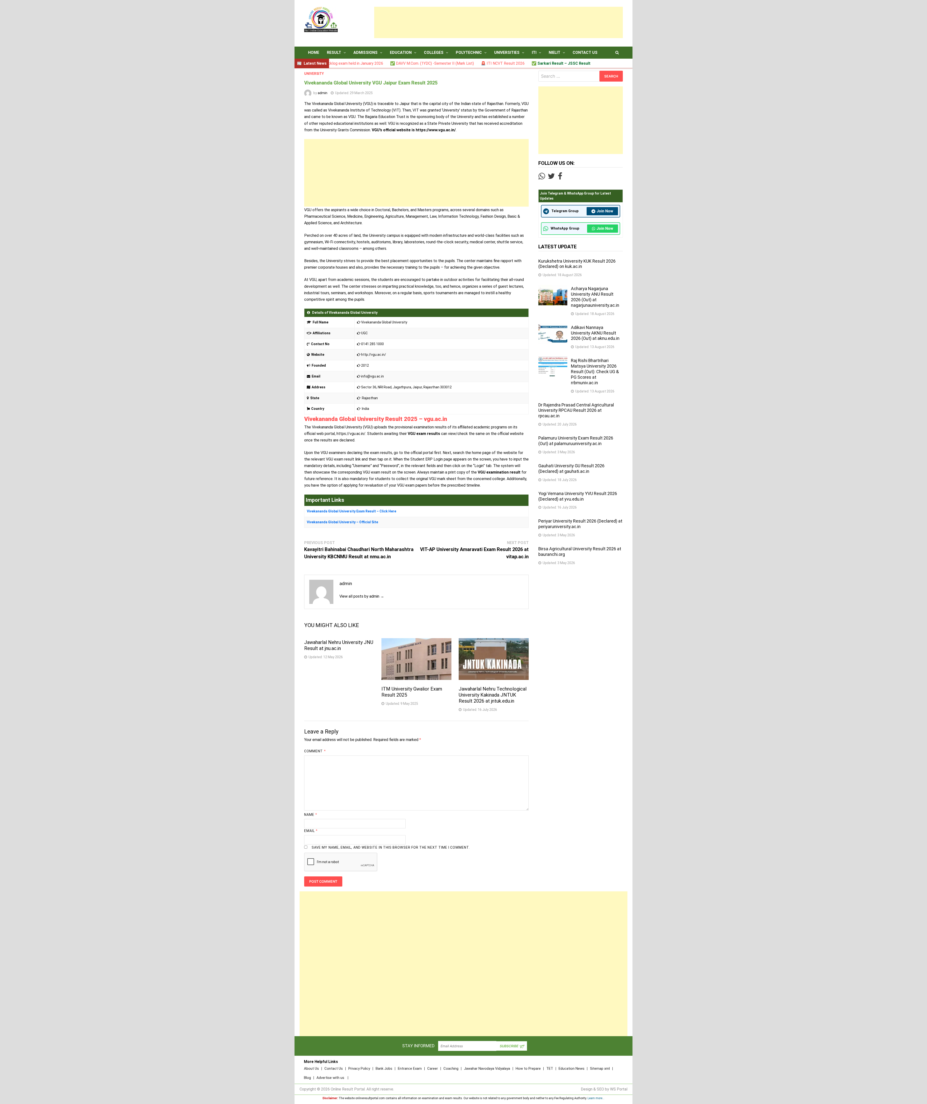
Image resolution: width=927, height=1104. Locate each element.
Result (334, 52)
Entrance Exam (410, 1068)
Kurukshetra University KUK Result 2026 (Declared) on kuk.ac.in (577, 264)
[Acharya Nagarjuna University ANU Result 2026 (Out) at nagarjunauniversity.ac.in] (552, 287)
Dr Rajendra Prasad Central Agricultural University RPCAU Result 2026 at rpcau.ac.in (576, 410)
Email (311, 831)
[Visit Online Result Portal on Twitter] (551, 177)
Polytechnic (469, 52)
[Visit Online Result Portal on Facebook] (560, 177)
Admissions (365, 52)
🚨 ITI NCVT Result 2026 (452, 63)
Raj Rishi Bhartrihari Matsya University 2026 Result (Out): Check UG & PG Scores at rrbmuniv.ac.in (595, 371)
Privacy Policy (359, 1068)
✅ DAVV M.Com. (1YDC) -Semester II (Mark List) (381, 63)
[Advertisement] (498, 22)
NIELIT (554, 52)
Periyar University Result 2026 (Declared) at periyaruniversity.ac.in (580, 523)
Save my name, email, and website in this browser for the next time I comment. (391, 847)
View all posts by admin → (361, 596)
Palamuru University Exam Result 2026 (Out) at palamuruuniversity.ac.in (575, 440)
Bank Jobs (384, 1068)
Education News (571, 1068)
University (314, 74)
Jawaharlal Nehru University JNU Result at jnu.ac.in (338, 645)
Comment (315, 751)
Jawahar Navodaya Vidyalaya (487, 1068)
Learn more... (596, 1098)
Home (313, 52)
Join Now (605, 211)
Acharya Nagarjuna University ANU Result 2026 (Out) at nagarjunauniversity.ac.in (595, 297)
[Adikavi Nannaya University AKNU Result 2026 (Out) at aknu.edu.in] (552, 326)
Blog (307, 1078)
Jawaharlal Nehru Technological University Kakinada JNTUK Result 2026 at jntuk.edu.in (493, 695)
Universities (507, 52)
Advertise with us (330, 1078)
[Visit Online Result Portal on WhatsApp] (541, 177)
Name (310, 815)
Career (432, 1068)
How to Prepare (528, 1068)
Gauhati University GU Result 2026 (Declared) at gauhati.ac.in (571, 468)
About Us (311, 1068)
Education (401, 52)
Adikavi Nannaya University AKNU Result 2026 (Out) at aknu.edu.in (595, 333)
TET (549, 1068)
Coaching (450, 1068)
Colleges (433, 52)
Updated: (354, 93)
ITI (534, 52)
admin (322, 93)
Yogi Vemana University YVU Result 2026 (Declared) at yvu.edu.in (577, 496)
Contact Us (585, 52)
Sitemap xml (600, 1068)
